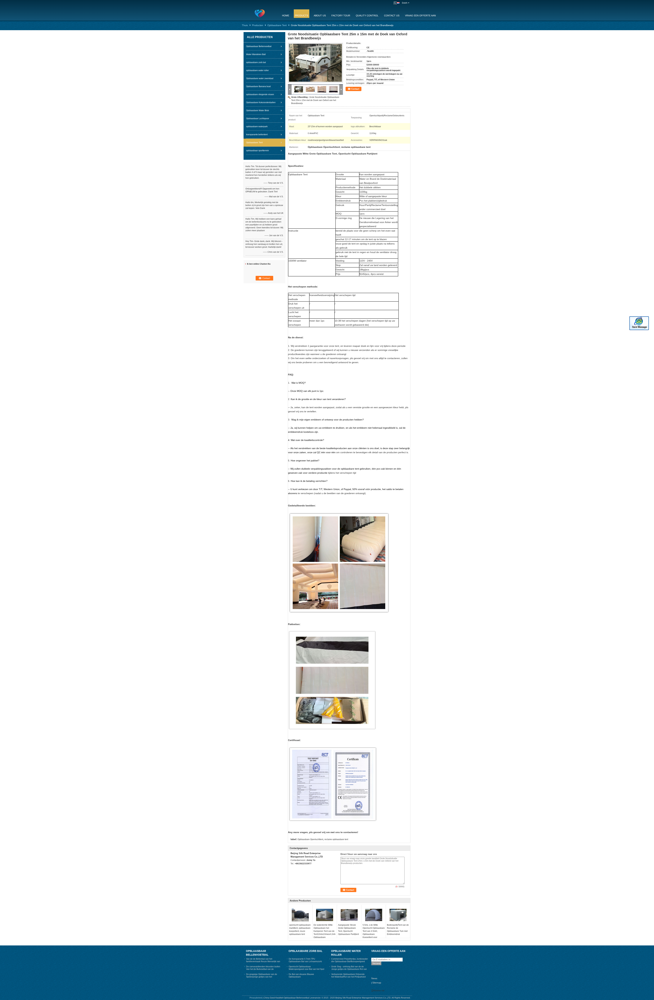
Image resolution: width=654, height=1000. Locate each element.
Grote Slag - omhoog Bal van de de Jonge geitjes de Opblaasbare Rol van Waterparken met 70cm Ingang (349, 969)
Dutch (404, 3)
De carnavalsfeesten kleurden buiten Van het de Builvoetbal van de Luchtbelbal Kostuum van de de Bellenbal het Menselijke (263, 970)
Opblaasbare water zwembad (259, 78)
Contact (355, 89)
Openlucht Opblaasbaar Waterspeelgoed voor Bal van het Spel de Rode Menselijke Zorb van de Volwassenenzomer (306, 970)
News (374, 978)
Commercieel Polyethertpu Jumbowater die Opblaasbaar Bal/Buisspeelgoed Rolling (349, 961)
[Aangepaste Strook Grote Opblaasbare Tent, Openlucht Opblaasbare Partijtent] (349, 914)
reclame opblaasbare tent (336, 839)
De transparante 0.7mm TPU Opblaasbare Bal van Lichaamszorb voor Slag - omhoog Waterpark (305, 961)
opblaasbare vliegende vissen (260, 94)
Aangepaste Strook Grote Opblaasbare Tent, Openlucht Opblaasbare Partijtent (348, 929)
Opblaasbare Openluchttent (310, 839)
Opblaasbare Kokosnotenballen (261, 102)
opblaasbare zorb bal (256, 62)
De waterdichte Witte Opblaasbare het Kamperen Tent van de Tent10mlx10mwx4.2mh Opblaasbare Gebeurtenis (325, 933)
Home (285, 15)
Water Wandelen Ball (256, 54)
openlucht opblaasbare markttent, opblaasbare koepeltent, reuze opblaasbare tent (300, 929)
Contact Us (391, 15)
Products (301, 15)
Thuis (245, 25)
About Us (320, 15)
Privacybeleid (256, 998)
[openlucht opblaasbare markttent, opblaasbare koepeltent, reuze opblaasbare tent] (300, 914)
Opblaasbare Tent (277, 25)
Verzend (376, 963)
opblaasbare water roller (257, 70)
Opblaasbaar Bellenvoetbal (258, 46)
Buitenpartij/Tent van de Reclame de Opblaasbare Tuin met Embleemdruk (398, 929)
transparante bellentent (257, 134)
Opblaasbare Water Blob (257, 110)
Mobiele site (379, 990)
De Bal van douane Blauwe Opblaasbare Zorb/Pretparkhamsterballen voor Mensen (304, 978)
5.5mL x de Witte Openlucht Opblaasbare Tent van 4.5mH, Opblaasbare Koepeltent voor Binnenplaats (374, 933)
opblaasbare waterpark (257, 126)
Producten (257, 25)
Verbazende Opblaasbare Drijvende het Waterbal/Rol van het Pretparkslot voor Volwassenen (348, 977)
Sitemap (376, 982)
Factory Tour (340, 15)
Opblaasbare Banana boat (258, 86)
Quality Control (367, 15)
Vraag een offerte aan (420, 15)
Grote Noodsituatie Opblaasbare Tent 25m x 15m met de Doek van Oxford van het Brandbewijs (315, 100)
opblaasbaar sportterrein (257, 150)
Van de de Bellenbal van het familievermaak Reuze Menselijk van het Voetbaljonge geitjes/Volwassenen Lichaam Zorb (263, 963)
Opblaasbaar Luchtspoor (257, 118)
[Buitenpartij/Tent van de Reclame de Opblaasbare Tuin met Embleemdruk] (398, 914)
